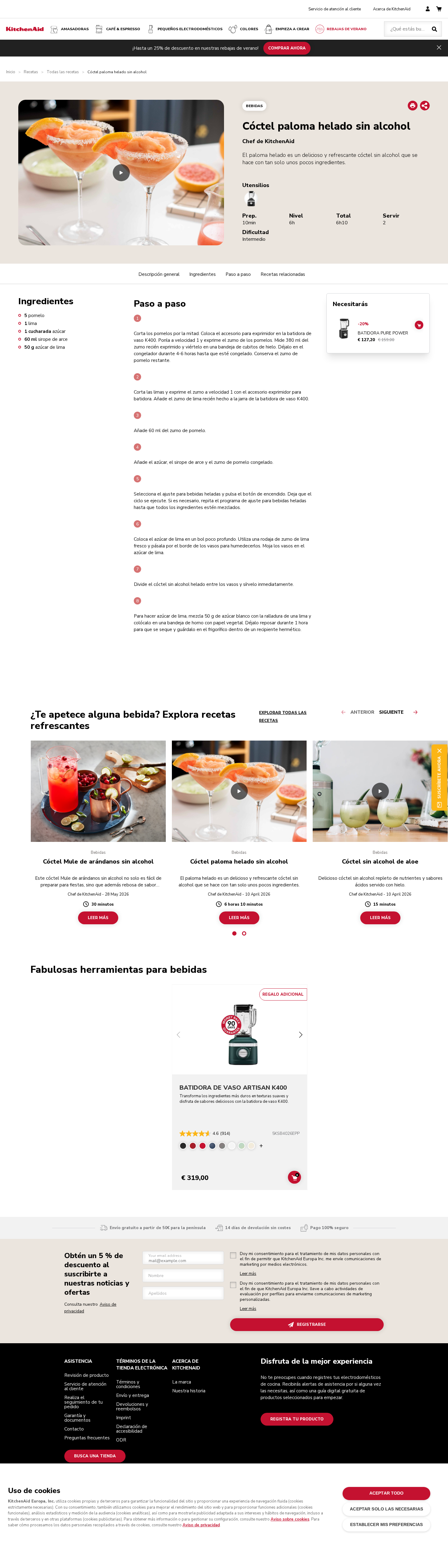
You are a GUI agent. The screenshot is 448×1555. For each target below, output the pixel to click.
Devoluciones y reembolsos (132, 1406)
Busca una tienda (95, 1456)
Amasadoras (75, 29)
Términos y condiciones (128, 1384)
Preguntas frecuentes (87, 1438)
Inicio (10, 72)
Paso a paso (238, 274)
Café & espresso (123, 29)
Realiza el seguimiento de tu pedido (83, 1402)
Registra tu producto (297, 1419)
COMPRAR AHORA (287, 48)
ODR (121, 1440)
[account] (428, 9)
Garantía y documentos (77, 1417)
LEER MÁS (98, 918)
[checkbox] (233, 1255)
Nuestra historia (188, 1391)
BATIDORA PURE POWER (383, 333)
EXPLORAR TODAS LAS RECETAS (283, 716)
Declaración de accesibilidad (131, 1428)
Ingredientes (202, 274)
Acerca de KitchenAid (392, 9)
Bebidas (254, 105)
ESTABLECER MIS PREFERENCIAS (386, 1524)
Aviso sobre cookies (290, 1519)
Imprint (123, 1418)
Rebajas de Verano (347, 29)
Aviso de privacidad (201, 1525)
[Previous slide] (178, 1035)
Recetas (31, 72)
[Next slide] (300, 1035)
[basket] (439, 9)
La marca (181, 1382)
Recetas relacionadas (283, 274)
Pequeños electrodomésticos (190, 29)
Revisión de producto (86, 1375)
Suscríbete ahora (439, 777)
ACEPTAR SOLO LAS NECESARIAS (386, 1509)
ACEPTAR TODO (386, 1493)
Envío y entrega (132, 1395)
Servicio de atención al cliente (334, 9)
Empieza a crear (292, 29)
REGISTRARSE (311, 1324)
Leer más (248, 1274)
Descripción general (159, 274)
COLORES (249, 29)
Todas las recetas (63, 72)
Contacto (74, 1429)
